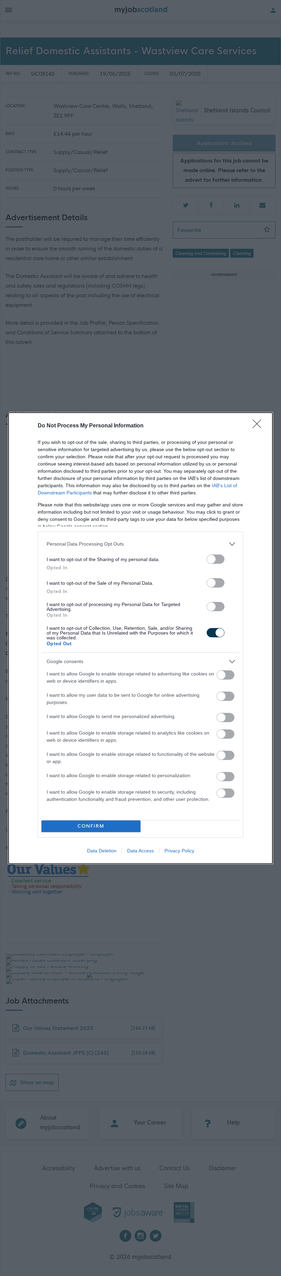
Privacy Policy (179, 850)
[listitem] (140, 544)
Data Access (140, 850)
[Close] (259, 426)
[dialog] (140, 638)
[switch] (215, 559)
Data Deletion (102, 850)
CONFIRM (91, 826)
